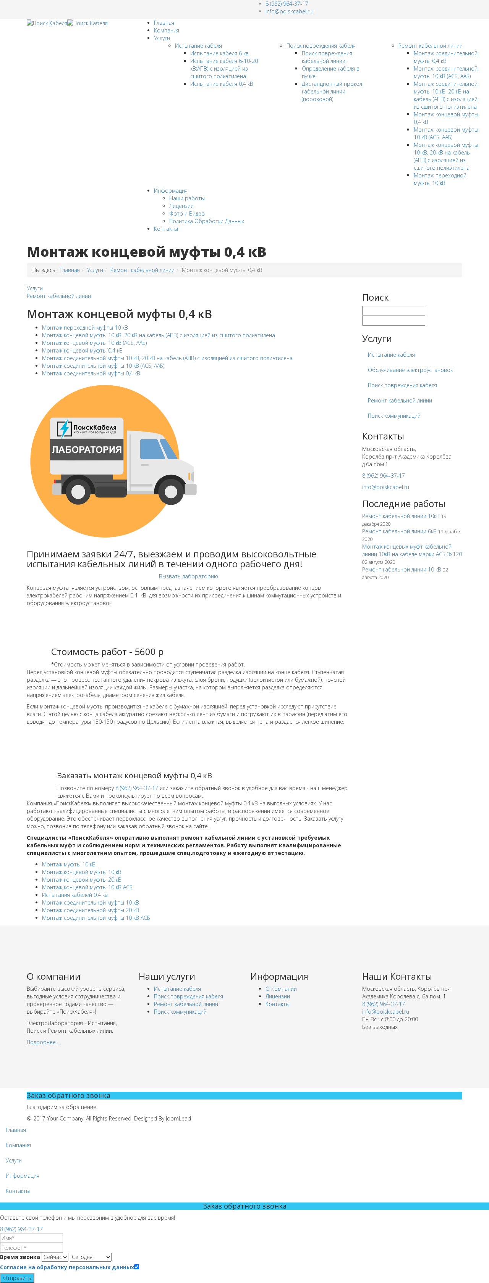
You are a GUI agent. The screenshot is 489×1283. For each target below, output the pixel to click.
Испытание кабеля (198, 45)
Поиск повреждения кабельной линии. (327, 57)
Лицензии (181, 205)
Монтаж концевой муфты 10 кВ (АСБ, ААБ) (446, 133)
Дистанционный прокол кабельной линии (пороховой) (332, 91)
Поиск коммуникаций (394, 415)
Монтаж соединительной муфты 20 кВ (90, 910)
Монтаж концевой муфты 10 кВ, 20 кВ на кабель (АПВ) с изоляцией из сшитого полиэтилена (446, 156)
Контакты (166, 228)
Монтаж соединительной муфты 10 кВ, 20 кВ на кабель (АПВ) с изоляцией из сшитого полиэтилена (446, 95)
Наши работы (187, 198)
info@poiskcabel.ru (289, 11)
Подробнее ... (44, 1042)
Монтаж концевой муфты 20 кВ (81, 879)
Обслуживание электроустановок (410, 369)
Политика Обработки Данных (206, 221)
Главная (164, 22)
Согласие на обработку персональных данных (67, 1267)
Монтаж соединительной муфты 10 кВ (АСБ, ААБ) (446, 72)
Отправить (17, 1277)
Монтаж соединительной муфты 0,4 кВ (446, 57)
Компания (166, 30)
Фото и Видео (187, 213)
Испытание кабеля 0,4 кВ (221, 83)
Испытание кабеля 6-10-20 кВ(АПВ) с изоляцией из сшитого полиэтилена (224, 68)
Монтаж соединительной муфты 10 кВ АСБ (96, 917)
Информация (171, 190)
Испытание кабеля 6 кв (219, 53)
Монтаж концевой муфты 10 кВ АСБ (87, 887)
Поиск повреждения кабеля (321, 45)
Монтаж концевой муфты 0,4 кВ (82, 350)
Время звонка (20, 1256)
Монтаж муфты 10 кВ (69, 864)
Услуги (162, 38)
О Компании (281, 988)
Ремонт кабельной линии (430, 45)
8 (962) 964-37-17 (287, 3)
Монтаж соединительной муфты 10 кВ (90, 902)
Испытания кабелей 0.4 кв (75, 894)
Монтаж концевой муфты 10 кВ (81, 872)
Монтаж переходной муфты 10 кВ (440, 179)
